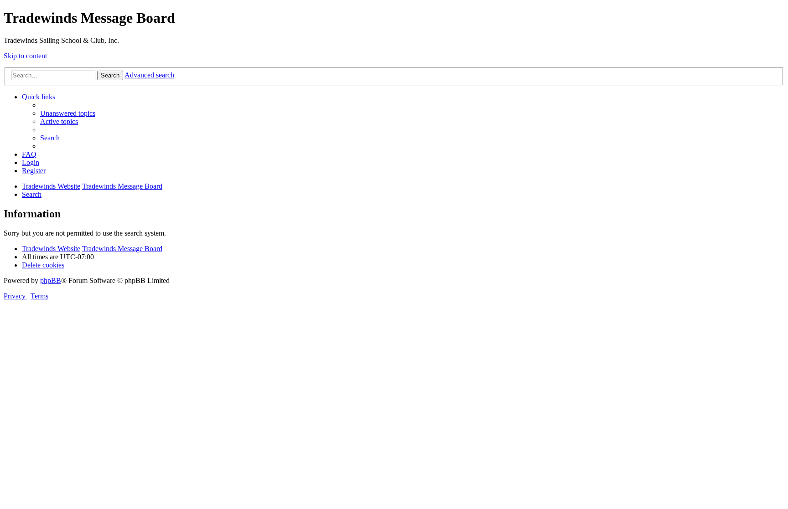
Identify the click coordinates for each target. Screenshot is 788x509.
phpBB (50, 280)
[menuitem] (67, 113)
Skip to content (25, 56)
